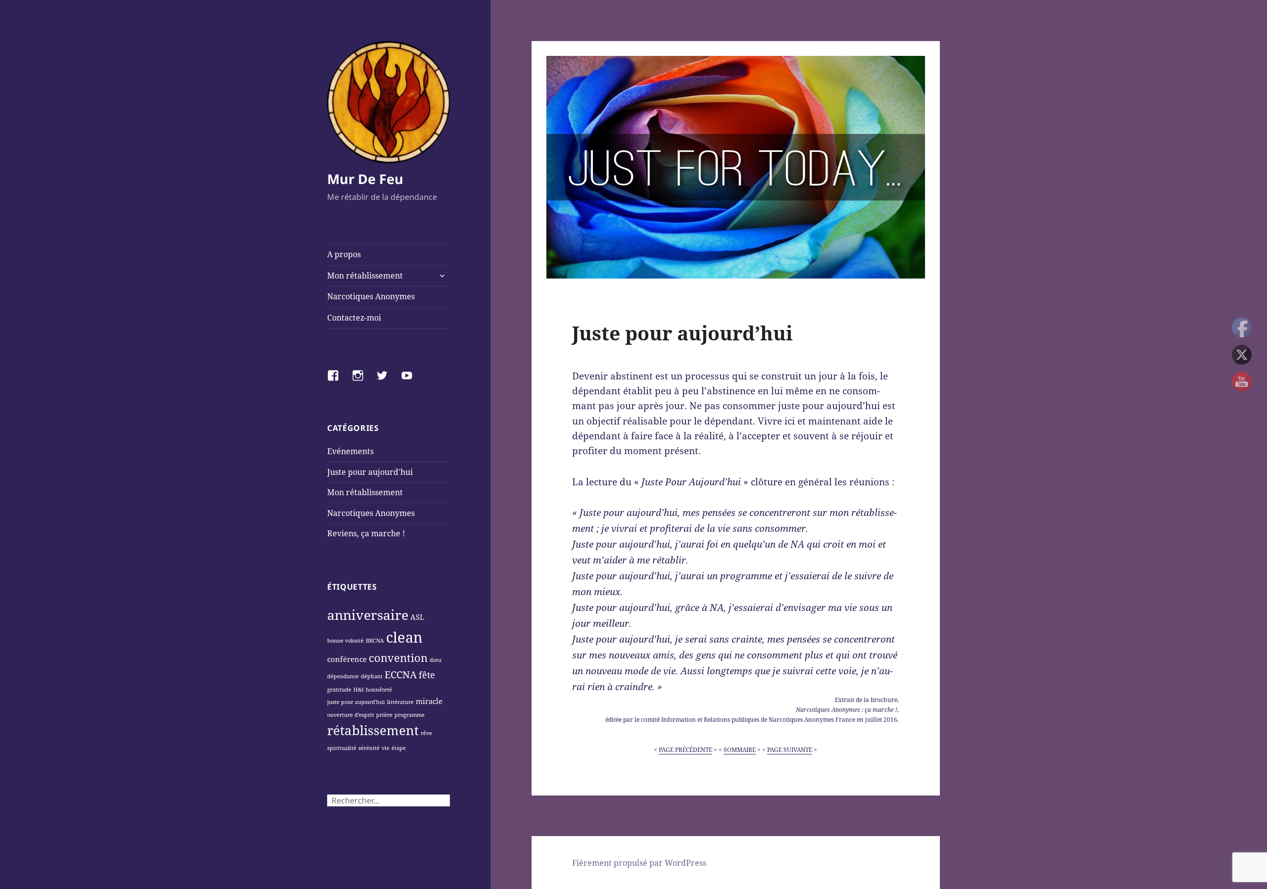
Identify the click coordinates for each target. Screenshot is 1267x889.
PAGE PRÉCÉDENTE (685, 750)
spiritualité (341, 748)
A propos (344, 254)
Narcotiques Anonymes (371, 296)
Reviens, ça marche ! (366, 533)
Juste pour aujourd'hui (370, 472)
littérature (400, 702)
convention (398, 657)
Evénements (350, 451)
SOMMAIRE (740, 750)
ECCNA (401, 674)
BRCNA (375, 640)
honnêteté (379, 689)
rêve (426, 733)
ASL (417, 617)
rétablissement (373, 730)
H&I (358, 689)
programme (409, 714)
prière (384, 714)
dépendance (343, 676)
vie (386, 748)
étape (398, 748)
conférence (347, 659)
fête (427, 675)
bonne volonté (345, 640)
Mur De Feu (365, 179)
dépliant (372, 676)
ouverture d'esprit (350, 714)
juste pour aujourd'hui (356, 702)
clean (404, 637)
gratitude (339, 689)
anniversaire (367, 615)
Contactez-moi (354, 317)
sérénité (369, 748)
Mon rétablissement (365, 275)
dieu (435, 659)
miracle (429, 701)
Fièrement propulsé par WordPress (639, 862)
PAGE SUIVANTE (789, 750)
